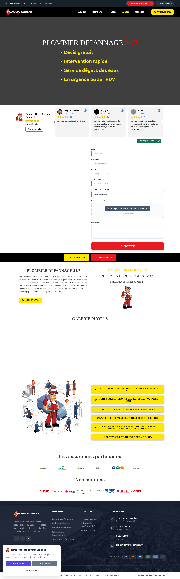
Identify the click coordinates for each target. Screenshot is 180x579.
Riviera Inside (113, 575)
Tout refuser (44, 563)
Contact (139, 12)
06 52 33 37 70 (141, 3)
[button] (163, 122)
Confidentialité (159, 575)
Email (93, 169)
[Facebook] (22, 538)
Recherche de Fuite (61, 523)
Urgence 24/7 (164, 12)
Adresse (95, 159)
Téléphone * (96, 179)
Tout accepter (18, 563)
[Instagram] (28, 538)
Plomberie (97, 12)
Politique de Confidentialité (88, 524)
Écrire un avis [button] (34, 129)
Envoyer (129, 246)
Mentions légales (145, 575)
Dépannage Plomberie (62, 519)
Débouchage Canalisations (58, 533)
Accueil (82, 12)
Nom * (94, 149)
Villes (113, 12)
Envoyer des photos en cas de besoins (108, 201)
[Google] (16, 538)
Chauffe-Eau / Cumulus (63, 539)
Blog (127, 12)
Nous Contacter (88, 530)
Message (95, 222)
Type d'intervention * (101, 189)
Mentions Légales (89, 519)
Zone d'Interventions (61, 527)
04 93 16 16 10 (166, 3)
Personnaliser (32, 570)
